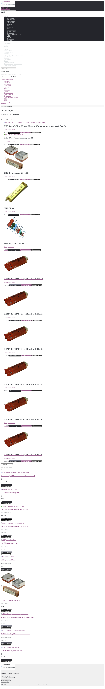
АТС (8, 36)
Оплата (6, 61)
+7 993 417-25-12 (5, 7)
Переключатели (11, 30)
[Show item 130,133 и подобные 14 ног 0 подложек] (12, 506)
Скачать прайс (5, 682)
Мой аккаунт (7, 56)
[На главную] (1, 3)
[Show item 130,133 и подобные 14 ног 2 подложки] (12, 523)
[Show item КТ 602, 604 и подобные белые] (10, 647)
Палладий (10, 40)
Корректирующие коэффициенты (13, 55)
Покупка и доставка (9, 45)
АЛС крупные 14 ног (8, 560)
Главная (6, 15)
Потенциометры (11, 31)
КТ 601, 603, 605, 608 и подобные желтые (15, 634)
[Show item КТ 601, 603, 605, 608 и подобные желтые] (13, 630)
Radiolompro (4, 677)
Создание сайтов (36, 684)
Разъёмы (9, 24)
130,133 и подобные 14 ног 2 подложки (14, 526)
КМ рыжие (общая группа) (10, 492)
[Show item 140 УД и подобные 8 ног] (8, 540)
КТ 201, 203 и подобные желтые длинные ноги (17, 617)
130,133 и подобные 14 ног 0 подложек (14, 509)
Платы (9, 28)
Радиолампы (10, 33)
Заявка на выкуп (8, 52)
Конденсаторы (11, 19)
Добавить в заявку (25, 132)
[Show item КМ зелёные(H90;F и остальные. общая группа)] (15, 472)
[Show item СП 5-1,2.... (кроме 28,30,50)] (13, 597)
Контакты (6, 46)
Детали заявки (8, 50)
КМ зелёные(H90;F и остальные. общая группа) (18, 476)
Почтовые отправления (10, 42)
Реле (8, 25)
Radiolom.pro (6, 1)
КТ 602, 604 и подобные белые (11, 651)
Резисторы (10, 27)
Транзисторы (11, 22)
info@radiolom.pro (6, 680)
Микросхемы (11, 21)
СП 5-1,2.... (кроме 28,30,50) (10, 600)
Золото (9, 37)
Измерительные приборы (14, 34)
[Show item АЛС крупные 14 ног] (7, 556)
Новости (6, 58)
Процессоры (10, 39)
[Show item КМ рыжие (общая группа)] (9, 489)
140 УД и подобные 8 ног (9, 543)
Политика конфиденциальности (13, 64)
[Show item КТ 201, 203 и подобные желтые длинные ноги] (14, 614)
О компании (7, 43)
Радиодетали (10, 18)
